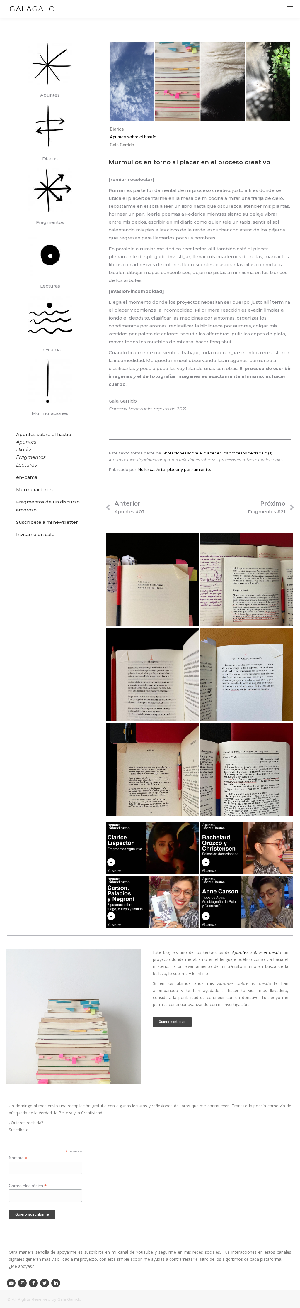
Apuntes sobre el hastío (133, 137)
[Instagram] (22, 1283)
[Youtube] (11, 1283)
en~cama (50, 349)
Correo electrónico (28, 1186)
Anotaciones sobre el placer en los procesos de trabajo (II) (217, 453)
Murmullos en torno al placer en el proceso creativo (189, 162)
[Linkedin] (55, 1283)
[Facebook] (33, 1283)
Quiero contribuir (172, 1021)
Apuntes (50, 95)
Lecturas (50, 286)
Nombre (18, 1158)
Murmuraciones (50, 413)
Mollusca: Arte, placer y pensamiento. (174, 469)
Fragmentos (50, 222)
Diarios (50, 158)
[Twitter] (44, 1283)
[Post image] (152, 579)
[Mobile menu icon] (290, 9)
